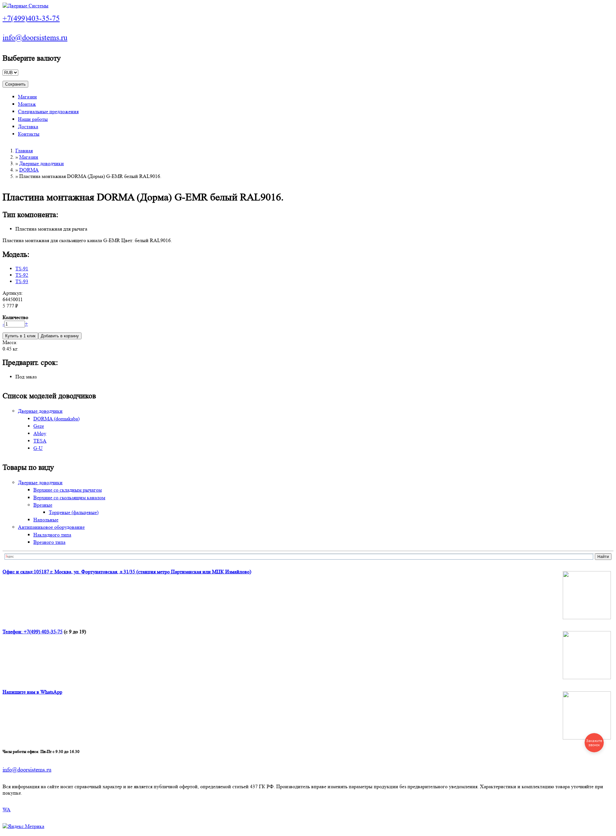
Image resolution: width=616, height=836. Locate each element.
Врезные (42, 505)
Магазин (27, 97)
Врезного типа (49, 542)
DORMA (29, 170)
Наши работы (33, 119)
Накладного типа (52, 535)
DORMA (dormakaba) (56, 419)
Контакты (28, 134)
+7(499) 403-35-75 (43, 632)
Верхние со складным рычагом (67, 490)
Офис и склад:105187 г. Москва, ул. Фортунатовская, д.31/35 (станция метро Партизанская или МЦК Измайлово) (127, 572)
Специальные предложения (48, 111)
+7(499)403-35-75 (31, 18)
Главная (24, 151)
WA (7, 809)
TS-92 (21, 275)
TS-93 (21, 281)
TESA (40, 441)
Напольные (45, 520)
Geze (38, 426)
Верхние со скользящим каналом (69, 497)
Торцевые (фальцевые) (73, 512)
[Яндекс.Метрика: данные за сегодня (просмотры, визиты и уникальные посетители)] (23, 826)
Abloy (39, 433)
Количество (15, 317)
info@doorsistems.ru (35, 37)
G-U (38, 448)
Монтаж (27, 104)
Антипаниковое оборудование (51, 527)
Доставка (28, 126)
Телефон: (13, 632)
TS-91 (21, 269)
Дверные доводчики (41, 163)
